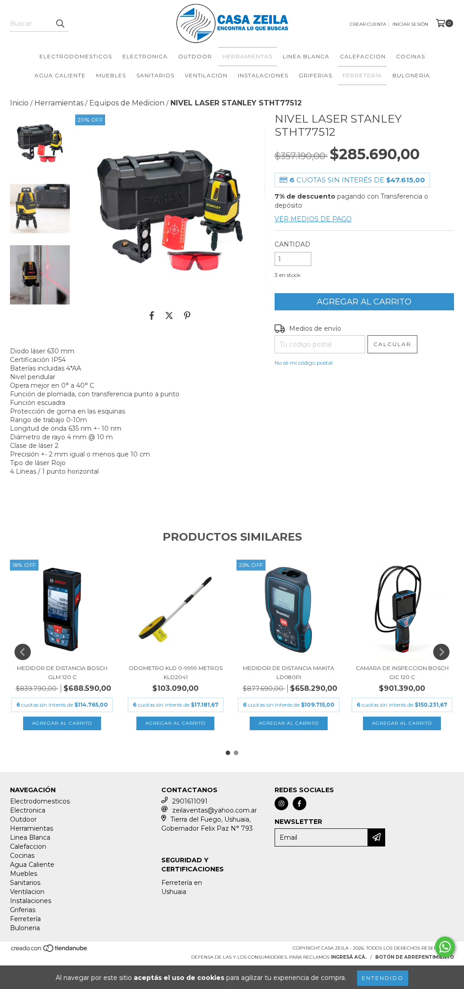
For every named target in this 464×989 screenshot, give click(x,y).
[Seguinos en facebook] (299, 803)
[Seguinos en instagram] (281, 803)
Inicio (19, 103)
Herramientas (247, 56)
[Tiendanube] (49, 951)
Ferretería (362, 75)
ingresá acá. (349, 957)
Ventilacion (206, 75)
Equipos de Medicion (126, 103)
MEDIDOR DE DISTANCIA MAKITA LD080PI (288, 672)
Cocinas (410, 56)
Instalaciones (263, 75)
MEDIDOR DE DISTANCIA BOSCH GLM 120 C (62, 672)
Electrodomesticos (75, 56)
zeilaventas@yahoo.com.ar (214, 810)
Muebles (111, 75)
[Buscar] (60, 23)
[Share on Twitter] (169, 315)
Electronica (145, 56)
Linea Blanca (306, 56)
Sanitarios (155, 75)
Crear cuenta (368, 24)
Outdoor (195, 56)
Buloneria (411, 75)
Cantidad (292, 244)
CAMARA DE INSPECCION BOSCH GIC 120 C (402, 672)
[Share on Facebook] (152, 315)
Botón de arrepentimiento (414, 957)
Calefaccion (363, 56)
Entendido (383, 978)
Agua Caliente (60, 75)
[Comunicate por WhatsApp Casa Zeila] (445, 947)
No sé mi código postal (304, 362)
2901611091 (190, 801)
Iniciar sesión (410, 24)
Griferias (315, 75)
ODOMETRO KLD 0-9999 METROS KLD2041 (175, 672)
